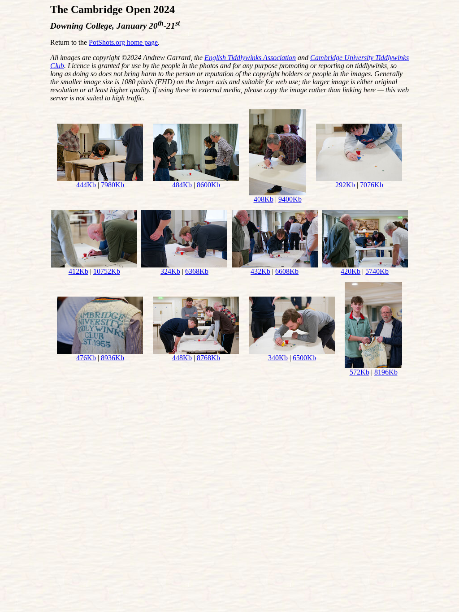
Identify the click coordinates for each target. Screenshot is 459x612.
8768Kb (208, 358)
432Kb (260, 271)
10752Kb (106, 271)
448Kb (182, 358)
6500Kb (304, 358)
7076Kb (371, 185)
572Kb (359, 372)
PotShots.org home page (123, 42)
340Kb (278, 358)
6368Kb (196, 271)
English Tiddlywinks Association (250, 57)
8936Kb (112, 358)
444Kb (86, 185)
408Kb (263, 199)
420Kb (350, 271)
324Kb (170, 271)
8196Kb (386, 372)
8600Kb (208, 185)
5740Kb (377, 271)
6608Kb (287, 271)
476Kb (86, 358)
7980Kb (112, 185)
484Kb (182, 185)
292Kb (345, 185)
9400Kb (290, 199)
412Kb (78, 271)
